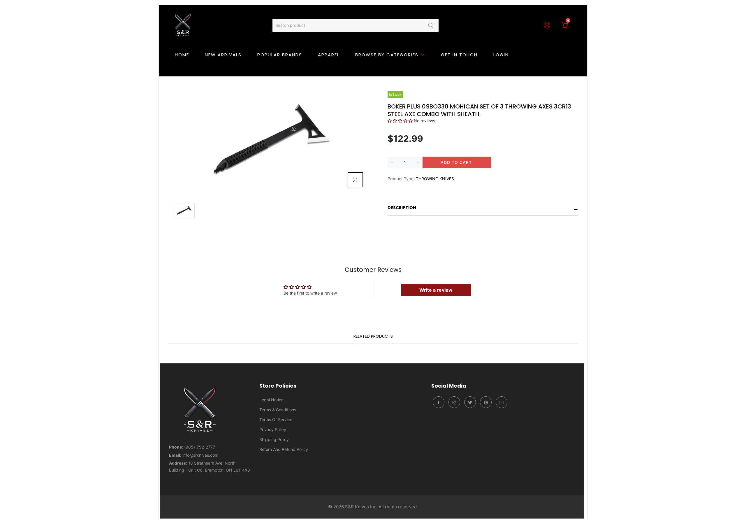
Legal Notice (271, 399)
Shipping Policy (274, 439)
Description (402, 208)
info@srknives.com (200, 455)
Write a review (436, 290)
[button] (400, 120)
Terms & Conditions (277, 409)
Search (431, 25)
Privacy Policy (272, 429)
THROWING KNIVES (435, 178)
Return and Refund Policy (283, 449)
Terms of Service (275, 419)
